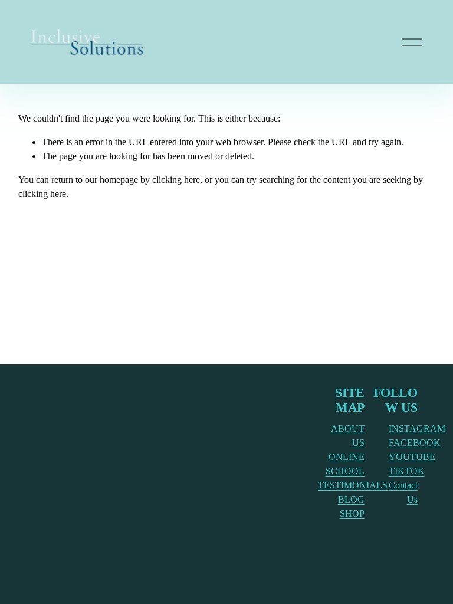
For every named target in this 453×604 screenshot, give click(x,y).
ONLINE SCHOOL (345, 464)
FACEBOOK (415, 443)
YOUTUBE (412, 457)
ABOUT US (348, 436)
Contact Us (403, 492)
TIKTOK (407, 471)
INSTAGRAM (417, 429)
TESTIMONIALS (353, 485)
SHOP (352, 513)
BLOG (351, 499)
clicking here (176, 180)
